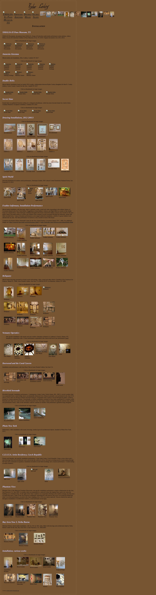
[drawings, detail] (9, 380)
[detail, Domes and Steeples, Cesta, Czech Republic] (49, 480)
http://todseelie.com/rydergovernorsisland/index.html (57, 222)
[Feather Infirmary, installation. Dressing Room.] (21, 254)
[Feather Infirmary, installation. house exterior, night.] (9, 251)
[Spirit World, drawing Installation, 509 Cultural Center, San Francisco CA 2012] (39, 198)
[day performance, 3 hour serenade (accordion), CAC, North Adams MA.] (9, 419)
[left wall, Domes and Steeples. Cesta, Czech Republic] (34, 469)
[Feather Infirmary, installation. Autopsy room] (61, 254)
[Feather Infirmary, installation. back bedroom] (23, 266)
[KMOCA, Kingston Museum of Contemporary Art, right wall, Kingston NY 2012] (41, 150)
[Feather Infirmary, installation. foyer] (21, 239)
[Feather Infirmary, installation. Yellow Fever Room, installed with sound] (47, 254)
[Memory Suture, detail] (31, 73)
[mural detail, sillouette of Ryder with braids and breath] (60, 383)
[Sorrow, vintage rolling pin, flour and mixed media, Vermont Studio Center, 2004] (47, 585)
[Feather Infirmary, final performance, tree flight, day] (62, 266)
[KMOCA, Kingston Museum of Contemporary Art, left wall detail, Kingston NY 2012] (31, 150)
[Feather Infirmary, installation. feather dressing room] (35, 254)
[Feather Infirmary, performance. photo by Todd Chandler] (49, 266)
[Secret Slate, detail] (22, 110)
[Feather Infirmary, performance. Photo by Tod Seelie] (36, 266)
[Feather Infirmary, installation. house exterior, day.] (9, 236)
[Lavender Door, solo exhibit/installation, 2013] (8, 170)
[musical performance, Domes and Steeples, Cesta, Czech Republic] (64, 476)
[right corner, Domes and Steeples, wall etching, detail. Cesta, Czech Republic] (22, 480)
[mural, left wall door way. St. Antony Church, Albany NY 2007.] (64, 352)
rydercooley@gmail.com (12, 590)
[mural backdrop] (49, 379)
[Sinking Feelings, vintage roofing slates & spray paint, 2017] (54, 65)
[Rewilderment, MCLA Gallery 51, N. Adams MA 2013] (9, 131)
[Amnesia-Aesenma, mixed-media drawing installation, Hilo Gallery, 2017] (43, 65)
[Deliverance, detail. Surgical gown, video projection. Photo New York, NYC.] (39, 445)
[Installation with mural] (23, 378)
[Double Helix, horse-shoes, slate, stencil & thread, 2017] (8, 92)
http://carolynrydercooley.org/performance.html (24, 222)
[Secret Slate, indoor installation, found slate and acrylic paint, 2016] (8, 110)
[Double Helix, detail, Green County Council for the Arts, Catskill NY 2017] (22, 92)
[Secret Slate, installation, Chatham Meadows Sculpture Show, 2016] (36, 110)
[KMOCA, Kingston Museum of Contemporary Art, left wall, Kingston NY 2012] (8, 150)
